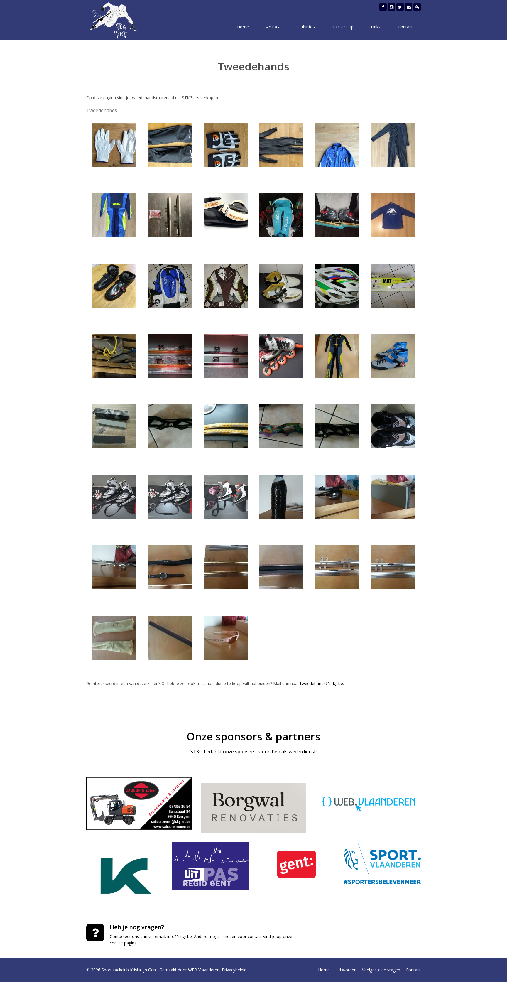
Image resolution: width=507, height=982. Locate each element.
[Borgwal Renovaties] (253, 808)
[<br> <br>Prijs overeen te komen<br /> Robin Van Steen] (170, 566)
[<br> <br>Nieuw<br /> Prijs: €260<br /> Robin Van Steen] (337, 566)
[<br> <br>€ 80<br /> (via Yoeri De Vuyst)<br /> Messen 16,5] (170, 214)
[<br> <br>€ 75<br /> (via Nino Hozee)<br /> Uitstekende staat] (393, 144)
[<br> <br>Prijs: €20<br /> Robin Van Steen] (337, 496)
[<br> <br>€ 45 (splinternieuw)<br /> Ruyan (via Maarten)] (281, 214)
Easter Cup (343, 27)
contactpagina (123, 943)
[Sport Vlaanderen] (382, 863)
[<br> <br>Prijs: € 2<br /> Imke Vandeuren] (226, 425)
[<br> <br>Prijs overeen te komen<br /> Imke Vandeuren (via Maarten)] (337, 285)
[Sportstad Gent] (296, 864)
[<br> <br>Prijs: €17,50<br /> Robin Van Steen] (114, 637)
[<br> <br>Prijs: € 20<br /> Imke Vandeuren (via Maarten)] (226, 285)
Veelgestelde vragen (381, 970)
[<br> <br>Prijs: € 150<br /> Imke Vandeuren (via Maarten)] (170, 355)
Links (376, 27)
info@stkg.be (179, 936)
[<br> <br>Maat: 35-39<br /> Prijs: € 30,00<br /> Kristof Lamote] (170, 496)
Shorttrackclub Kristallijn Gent (129, 970)
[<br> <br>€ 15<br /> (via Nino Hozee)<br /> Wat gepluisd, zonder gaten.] (114, 214)
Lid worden (345, 970)
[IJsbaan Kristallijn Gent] (124, 875)
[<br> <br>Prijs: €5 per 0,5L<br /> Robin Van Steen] (281, 496)
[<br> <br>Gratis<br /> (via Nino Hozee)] (337, 144)
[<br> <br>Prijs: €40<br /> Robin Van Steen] (226, 637)
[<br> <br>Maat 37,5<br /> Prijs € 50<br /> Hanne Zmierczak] (393, 355)
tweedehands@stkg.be (321, 683)
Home (243, 27)
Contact (405, 27)
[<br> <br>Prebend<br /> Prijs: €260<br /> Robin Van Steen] (393, 566)
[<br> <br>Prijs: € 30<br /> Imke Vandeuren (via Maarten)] (170, 285)
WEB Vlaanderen (203, 970)
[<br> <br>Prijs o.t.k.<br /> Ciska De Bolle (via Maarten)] (393, 214)
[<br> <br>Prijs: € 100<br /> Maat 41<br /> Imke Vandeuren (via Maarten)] (114, 355)
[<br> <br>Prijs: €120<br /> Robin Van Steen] (226, 566)
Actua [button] (271, 27)
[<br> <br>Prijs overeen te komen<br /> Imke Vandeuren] (170, 425)
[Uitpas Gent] (210, 866)
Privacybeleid (234, 970)
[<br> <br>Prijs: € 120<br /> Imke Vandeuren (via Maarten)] (281, 285)
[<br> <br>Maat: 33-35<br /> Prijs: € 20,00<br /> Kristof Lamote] (114, 496)
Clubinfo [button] (305, 27)
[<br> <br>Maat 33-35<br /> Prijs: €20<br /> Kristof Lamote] (226, 496)
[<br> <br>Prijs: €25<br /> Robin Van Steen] (281, 566)
